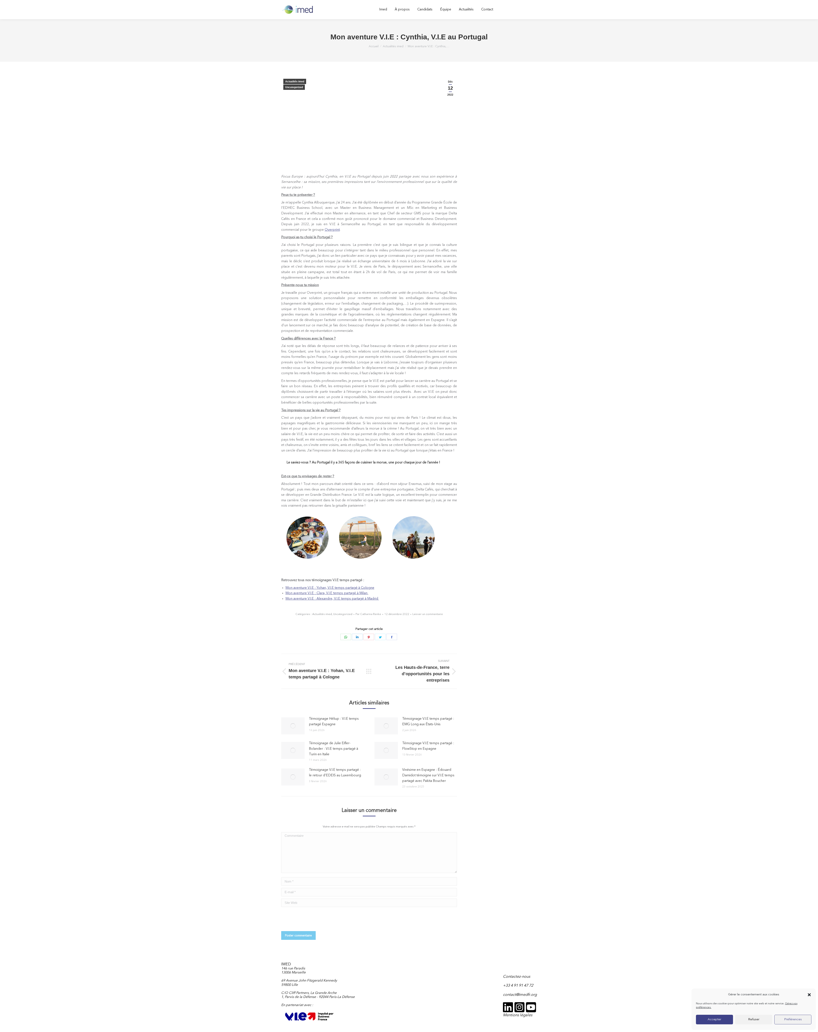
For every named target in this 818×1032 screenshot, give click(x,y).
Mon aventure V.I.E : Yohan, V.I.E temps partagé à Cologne (329, 588)
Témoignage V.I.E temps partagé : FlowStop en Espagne (428, 746)
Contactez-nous (516, 977)
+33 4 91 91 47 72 (518, 986)
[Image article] (293, 725)
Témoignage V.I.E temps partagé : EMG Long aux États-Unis (428, 721)
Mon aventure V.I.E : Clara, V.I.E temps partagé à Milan (326, 593)
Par (368, 614)
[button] (809, 995)
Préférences (793, 1019)
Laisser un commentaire (427, 614)
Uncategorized (294, 87)
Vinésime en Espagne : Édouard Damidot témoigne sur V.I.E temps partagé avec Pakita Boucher (428, 775)
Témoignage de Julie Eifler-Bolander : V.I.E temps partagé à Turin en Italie (333, 749)
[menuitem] (383, 9)
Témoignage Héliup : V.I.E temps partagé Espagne (334, 721)
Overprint (332, 230)
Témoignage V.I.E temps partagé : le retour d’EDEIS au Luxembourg (335, 772)
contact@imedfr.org (520, 995)
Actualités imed (294, 81)
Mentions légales (517, 1015)
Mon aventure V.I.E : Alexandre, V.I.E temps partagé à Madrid (332, 599)
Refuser (753, 1019)
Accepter (714, 1019)
